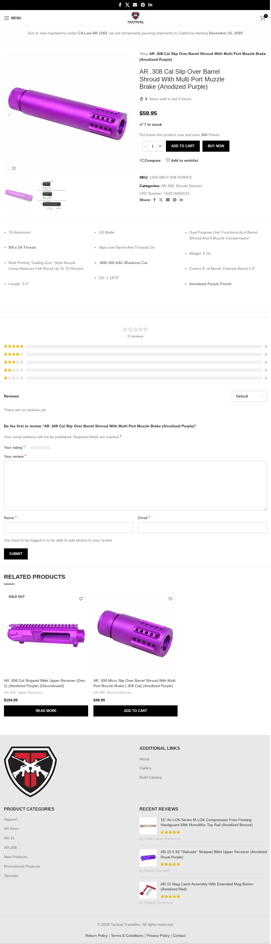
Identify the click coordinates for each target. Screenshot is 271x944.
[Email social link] (135, 5)
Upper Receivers (30, 693)
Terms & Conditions (127, 935)
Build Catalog (150, 777)
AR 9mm (11, 828)
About (144, 759)
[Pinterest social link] (143, 5)
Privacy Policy (158, 935)
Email (144, 517)
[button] (9, 114)
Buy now (216, 146)
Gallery (145, 768)
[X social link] (127, 5)
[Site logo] (135, 18)
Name (10, 517)
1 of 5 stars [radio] (32, 447)
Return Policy (96, 935)
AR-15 (9, 838)
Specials (11, 875)
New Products (15, 857)
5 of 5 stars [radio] (48, 447)
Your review (15, 456)
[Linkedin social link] (150, 5)
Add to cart (183, 146)
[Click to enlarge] (14, 168)
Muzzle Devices (189, 186)
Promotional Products (22, 866)
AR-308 (167, 186)
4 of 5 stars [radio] (44, 447)
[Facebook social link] (120, 5)
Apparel (10, 819)
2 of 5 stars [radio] (36, 447)
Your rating (14, 447)
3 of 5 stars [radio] (40, 447)
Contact (179, 935)
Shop (143, 54)
